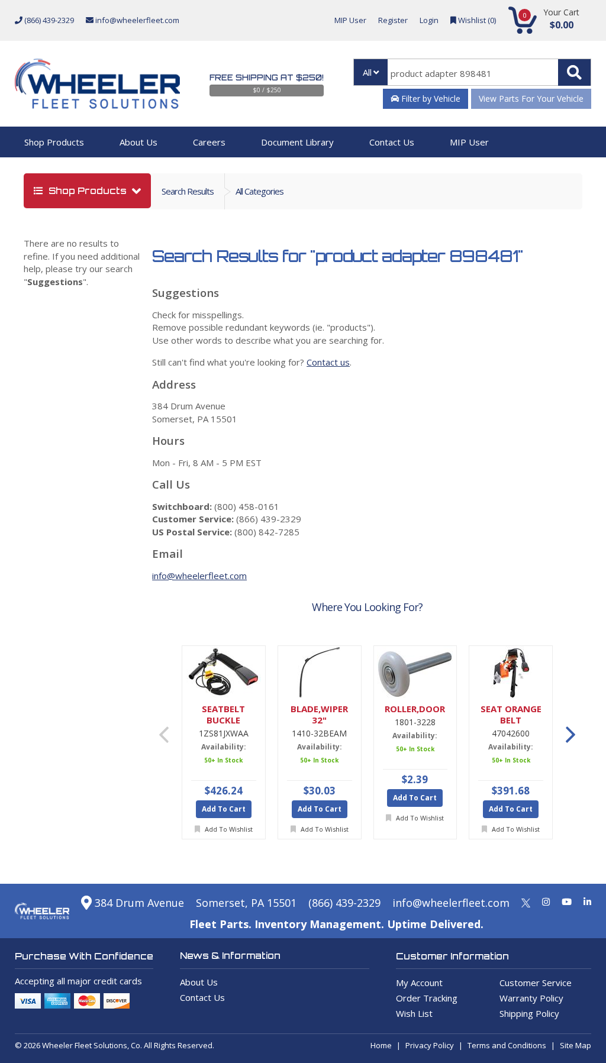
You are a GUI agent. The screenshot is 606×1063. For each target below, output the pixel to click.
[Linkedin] (587, 901)
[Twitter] (525, 901)
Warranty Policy (531, 998)
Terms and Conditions (507, 1045)
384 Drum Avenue (138, 903)
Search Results (188, 191)
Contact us (328, 362)
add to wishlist (228, 829)
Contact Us (391, 142)
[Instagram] (546, 901)
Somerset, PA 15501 (246, 903)
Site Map (575, 1045)
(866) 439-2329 (48, 20)
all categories (259, 191)
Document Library (297, 142)
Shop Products (54, 142)
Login (429, 20)
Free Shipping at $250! (266, 77)
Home (381, 1045)
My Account (419, 982)
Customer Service (535, 982)
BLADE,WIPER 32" (319, 714)
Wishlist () (476, 20)
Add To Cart (224, 809)
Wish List (414, 1013)
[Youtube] (567, 901)
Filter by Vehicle (429, 98)
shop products (87, 190)
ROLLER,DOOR (415, 709)
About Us (138, 142)
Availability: (223, 747)
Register (393, 20)
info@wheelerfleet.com (136, 20)
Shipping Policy (529, 1013)
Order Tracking (426, 998)
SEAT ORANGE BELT (511, 714)
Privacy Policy (429, 1045)
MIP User (350, 20)
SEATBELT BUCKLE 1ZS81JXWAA (223, 714)
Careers (209, 142)
